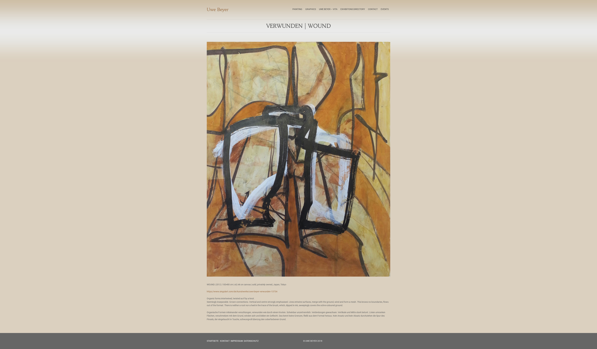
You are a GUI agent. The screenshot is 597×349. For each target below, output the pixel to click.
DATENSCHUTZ (251, 341)
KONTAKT (225, 341)
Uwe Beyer (218, 9)
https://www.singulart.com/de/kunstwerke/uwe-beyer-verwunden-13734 (242, 291)
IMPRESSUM (237, 341)
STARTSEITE (213, 341)
